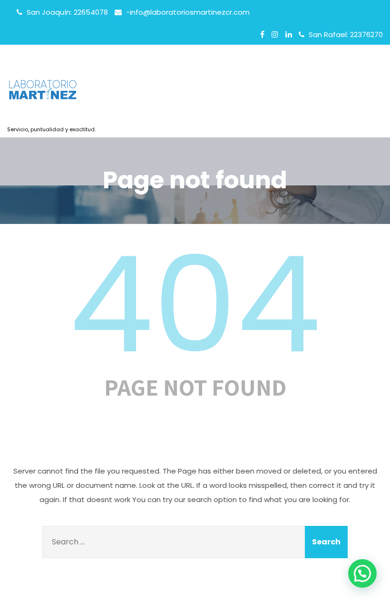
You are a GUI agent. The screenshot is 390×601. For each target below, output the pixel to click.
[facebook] (262, 34)
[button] (362, 573)
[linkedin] (288, 34)
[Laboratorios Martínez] (51, 92)
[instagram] (275, 34)
